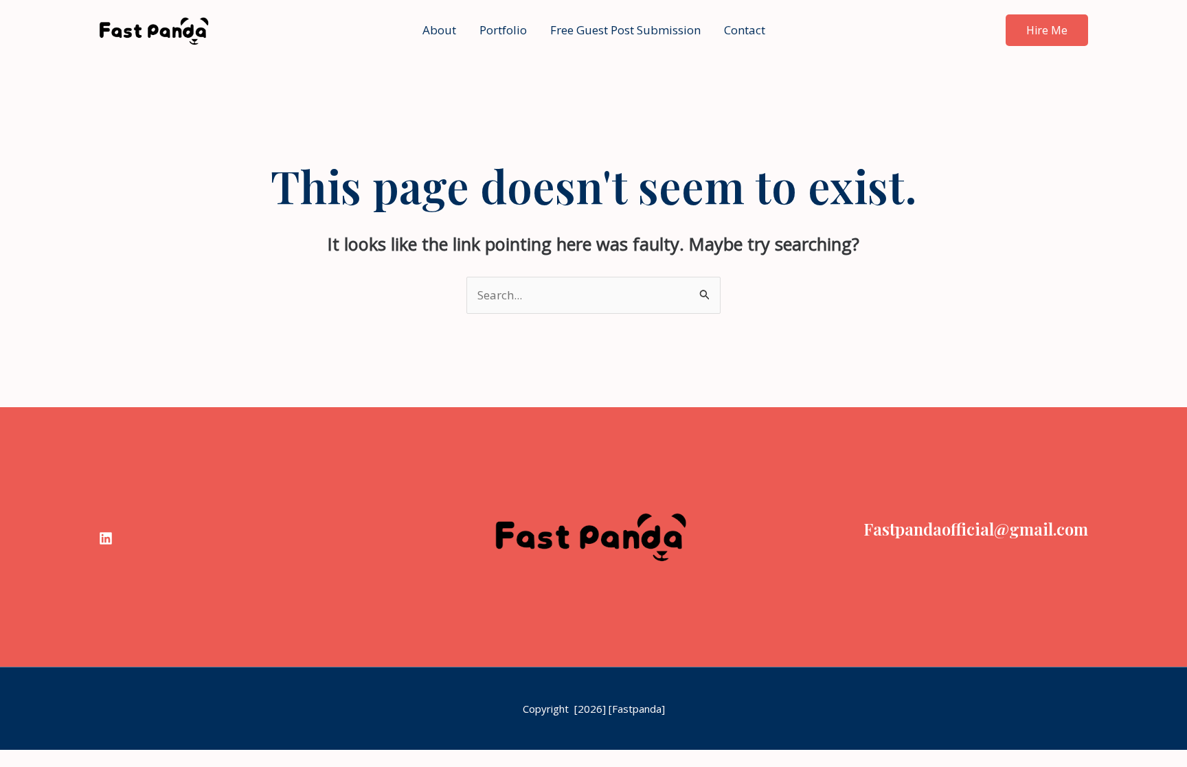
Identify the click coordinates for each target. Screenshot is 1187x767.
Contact (744, 30)
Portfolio (503, 30)
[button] (1047, 30)
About (439, 30)
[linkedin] (106, 538)
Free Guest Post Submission (625, 30)
